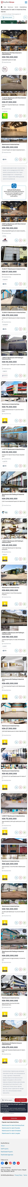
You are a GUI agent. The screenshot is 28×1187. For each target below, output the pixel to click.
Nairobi (16, 7)
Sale (5, 7)
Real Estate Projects (7, 1151)
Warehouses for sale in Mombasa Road (13, 1125)
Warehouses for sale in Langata (11, 1133)
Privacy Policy (18, 1175)
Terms (25, 1175)
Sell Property (4, 1148)
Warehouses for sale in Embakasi (11, 1130)
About (2, 1145)
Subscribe (14, 1118)
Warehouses (10, 7)
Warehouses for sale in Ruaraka (11, 1128)
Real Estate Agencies (7, 1154)
